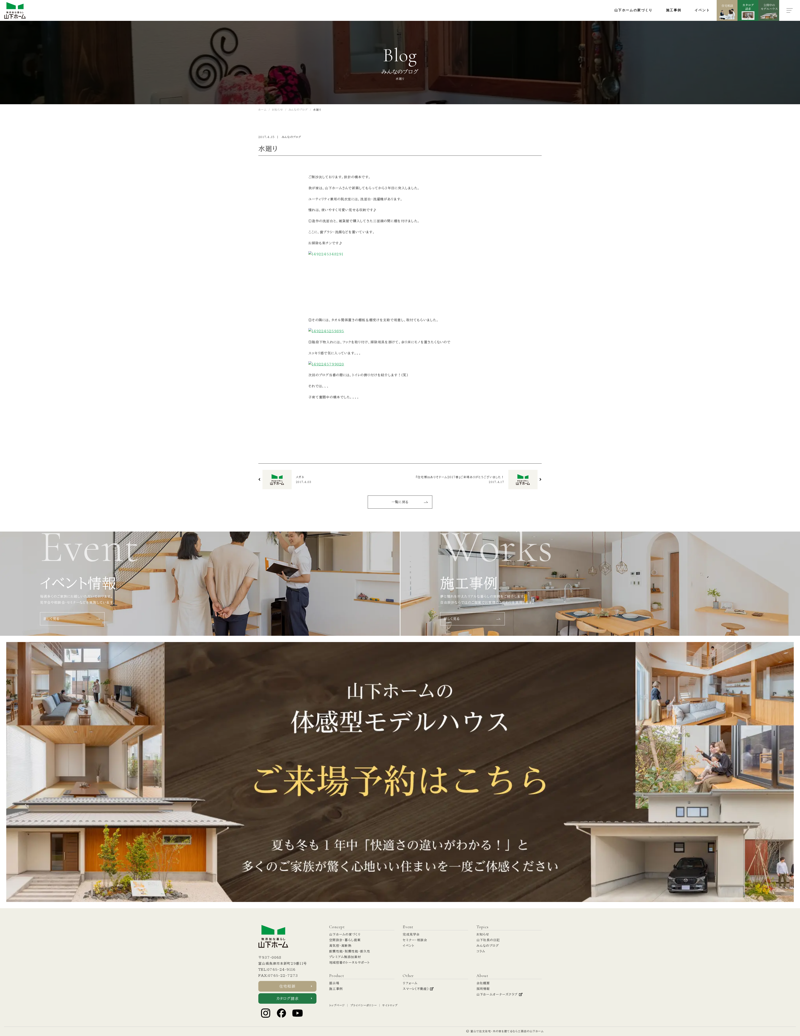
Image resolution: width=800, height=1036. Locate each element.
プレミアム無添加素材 (345, 956)
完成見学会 (411, 934)
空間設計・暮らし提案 (345, 940)
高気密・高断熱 (340, 945)
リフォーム (410, 983)
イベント (408, 945)
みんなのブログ (291, 137)
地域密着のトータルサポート (349, 962)
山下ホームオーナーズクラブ (497, 994)
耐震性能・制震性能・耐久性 (349, 951)
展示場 (334, 983)
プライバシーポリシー (363, 1005)
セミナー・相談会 (415, 940)
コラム (480, 951)
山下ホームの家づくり (345, 934)
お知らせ (482, 934)
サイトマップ (390, 1005)
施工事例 (336, 988)
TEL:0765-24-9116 (276, 969)
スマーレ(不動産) (416, 988)
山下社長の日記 (488, 940)
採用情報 (483, 988)
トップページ (337, 1005)
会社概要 (483, 983)
